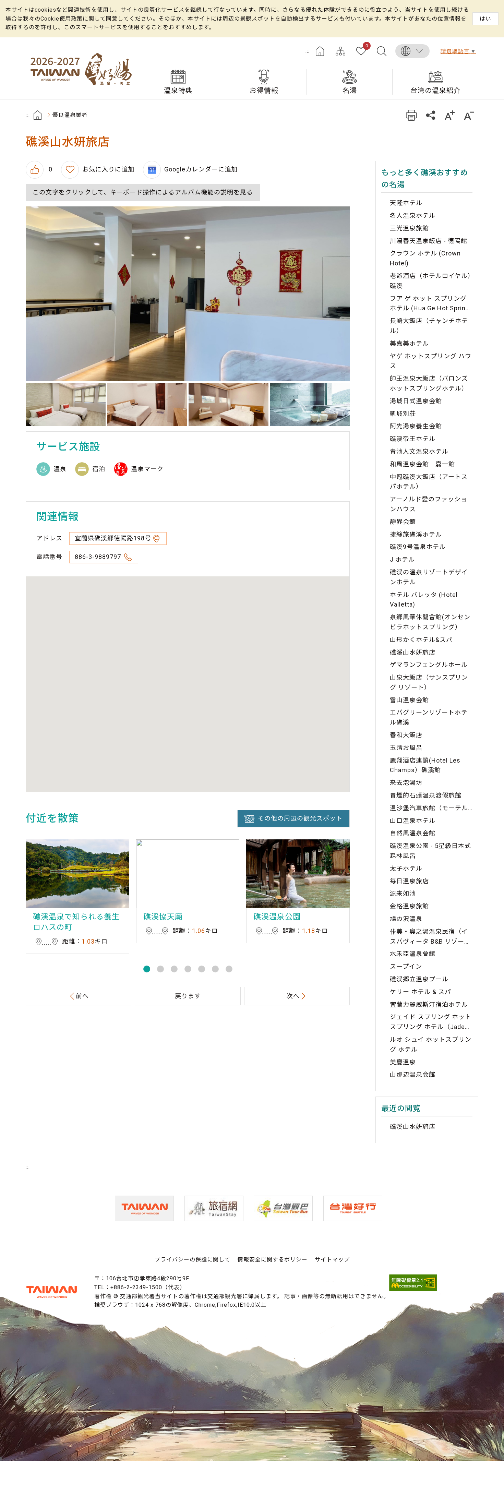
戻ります (188, 996)
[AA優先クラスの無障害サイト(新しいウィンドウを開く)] (413, 1289)
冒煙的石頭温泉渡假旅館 (425, 795)
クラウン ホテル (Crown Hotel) (425, 258)
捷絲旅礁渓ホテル (416, 534)
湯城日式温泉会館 (416, 401)
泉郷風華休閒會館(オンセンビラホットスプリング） (430, 622)
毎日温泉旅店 (409, 881)
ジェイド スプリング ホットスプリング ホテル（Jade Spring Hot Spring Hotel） (430, 1022)
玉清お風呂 (406, 747)
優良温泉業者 (69, 115)
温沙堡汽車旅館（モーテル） (431, 808)
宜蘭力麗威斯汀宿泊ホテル (429, 1004)
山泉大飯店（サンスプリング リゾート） (429, 682)
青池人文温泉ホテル (419, 451)
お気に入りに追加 (108, 169)
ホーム (320, 51)
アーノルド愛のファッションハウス (428, 504)
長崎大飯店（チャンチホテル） (429, 325)
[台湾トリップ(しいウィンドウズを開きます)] (352, 1208)
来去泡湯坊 (406, 782)
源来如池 (403, 893)
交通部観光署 (51, 1292)
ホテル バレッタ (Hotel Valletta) (424, 599)
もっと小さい (469, 115)
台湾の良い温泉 (80, 68)
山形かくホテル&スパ (421, 639)
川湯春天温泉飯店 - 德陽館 (428, 240)
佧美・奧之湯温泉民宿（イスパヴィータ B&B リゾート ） (430, 937)
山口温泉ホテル (412, 820)
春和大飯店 (406, 735)
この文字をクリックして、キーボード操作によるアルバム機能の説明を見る (143, 192)
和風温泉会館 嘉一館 (422, 464)
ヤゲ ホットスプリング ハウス (430, 361)
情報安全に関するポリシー (273, 1259)
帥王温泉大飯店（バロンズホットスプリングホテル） (429, 383)
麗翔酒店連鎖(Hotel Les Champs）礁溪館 (425, 765)
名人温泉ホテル (412, 215)
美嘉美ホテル (409, 343)
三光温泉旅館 (409, 228)
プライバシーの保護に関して (192, 1259)
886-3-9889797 (99, 556)
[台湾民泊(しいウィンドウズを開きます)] (213, 1208)
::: (307, 51)
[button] (146, 969)
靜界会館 (403, 521)
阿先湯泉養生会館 (416, 426)
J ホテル (402, 559)
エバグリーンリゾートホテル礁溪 (429, 717)
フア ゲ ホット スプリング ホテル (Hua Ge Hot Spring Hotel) (429, 304)
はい (485, 18)
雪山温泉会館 (409, 700)
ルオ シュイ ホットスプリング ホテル (430, 1044)
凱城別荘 (403, 413)
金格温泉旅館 (409, 906)
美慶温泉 (403, 1062)
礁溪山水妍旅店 (412, 652)
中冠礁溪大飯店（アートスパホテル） (429, 481)
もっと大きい (449, 115)
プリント (411, 115)
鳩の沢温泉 (406, 918)
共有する (430, 115)
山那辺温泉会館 (412, 1074)
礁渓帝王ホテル (412, 438)
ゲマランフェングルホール (429, 664)
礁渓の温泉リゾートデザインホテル (429, 577)
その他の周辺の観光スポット (300, 818)
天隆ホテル (406, 202)
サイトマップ (340, 51)
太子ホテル (406, 868)
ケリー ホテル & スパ (420, 991)
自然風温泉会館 (412, 833)
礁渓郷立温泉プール (419, 979)
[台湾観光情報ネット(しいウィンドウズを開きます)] (144, 1208)
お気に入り (366, 46)
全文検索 (381, 51)
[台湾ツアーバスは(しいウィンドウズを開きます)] (283, 1208)
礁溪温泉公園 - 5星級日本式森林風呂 (430, 850)
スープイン (406, 966)
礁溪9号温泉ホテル (418, 546)
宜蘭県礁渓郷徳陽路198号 (113, 538)
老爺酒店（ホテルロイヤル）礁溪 (430, 280)
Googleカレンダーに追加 (201, 169)
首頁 (37, 115)
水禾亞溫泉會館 (412, 953)
